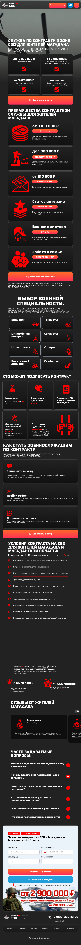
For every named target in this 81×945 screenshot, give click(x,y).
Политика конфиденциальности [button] (40, 938)
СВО (12, 6)
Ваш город (13, 857)
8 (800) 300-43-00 (66, 917)
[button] (57, 5)
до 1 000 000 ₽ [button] (45, 151)
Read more (76, 738)
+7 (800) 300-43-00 (32, 833)
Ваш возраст (47, 857)
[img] (70, 5)
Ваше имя (12, 848)
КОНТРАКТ (13, 3)
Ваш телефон (47, 848)
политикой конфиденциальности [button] (28, 866)
